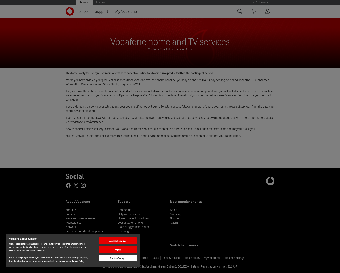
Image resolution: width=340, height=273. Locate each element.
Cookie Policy (78, 261)
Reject (118, 249)
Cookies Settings (117, 258)
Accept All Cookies (117, 241)
